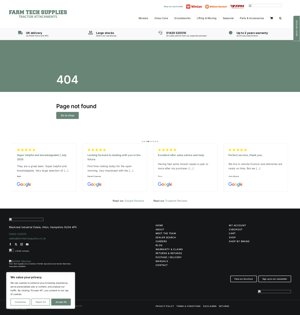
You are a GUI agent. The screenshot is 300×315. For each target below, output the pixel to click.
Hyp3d (23, 309)
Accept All (61, 302)
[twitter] (16, 244)
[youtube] (27, 244)
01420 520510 (18, 234)
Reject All (41, 302)
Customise (20, 302)
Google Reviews (134, 200)
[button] (280, 18)
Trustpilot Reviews (176, 200)
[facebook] (10, 244)
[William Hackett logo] (216, 5)
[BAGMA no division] (20, 261)
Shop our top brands (173, 6)
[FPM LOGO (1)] (237, 6)
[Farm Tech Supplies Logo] (38, 11)
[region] (40, 290)
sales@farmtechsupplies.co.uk (27, 238)
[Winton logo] (194, 5)
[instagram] (21, 244)
